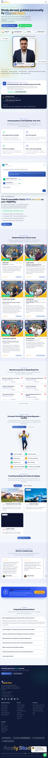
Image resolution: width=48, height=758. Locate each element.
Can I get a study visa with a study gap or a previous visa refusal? (18, 634)
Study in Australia (4, 707)
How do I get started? (7, 656)
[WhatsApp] (17, 699)
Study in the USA (4, 710)
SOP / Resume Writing (21, 710)
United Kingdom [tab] (28, 485)
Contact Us (3, 731)
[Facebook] (2, 699)
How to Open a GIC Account (38, 707)
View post (19, 276)
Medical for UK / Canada (37, 708)
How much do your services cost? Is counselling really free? (17, 642)
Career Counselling (20, 705)
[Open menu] (45, 2)
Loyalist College (10, 528)
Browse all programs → (24, 403)
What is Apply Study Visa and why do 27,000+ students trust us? (18, 618)
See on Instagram (41, 316)
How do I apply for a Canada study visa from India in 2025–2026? (18, 629)
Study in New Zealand (5, 712)
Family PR (19, 718)
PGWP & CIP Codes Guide (38, 710)
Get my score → (39, 592)
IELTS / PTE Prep (20, 714)
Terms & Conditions (30, 753)
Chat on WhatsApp (26, 25)
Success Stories (4, 726)
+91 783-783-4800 (7, 693)
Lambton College (33, 504)
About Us (3, 724)
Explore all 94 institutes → (24, 537)
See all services (31, 426)
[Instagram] (5, 699)
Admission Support (21, 707)
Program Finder (4, 728)
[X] (8, 699)
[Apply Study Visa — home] (5, 2)
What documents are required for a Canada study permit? (16, 638)
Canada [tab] (18, 485)
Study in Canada (4, 705)
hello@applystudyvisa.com (8, 695)
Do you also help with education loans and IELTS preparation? (17, 651)
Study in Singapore (5, 714)
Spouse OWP (19, 716)
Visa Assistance (20, 708)
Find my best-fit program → (9, 25)
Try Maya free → (7, 224)
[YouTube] (14, 699)
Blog (34, 712)
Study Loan (19, 712)
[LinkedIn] (11, 699)
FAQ (33, 714)
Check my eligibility (6, 673)
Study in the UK (4, 708)
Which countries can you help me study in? (13, 647)
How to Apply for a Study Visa (38, 705)
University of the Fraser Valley (13, 504)
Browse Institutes (4, 729)
